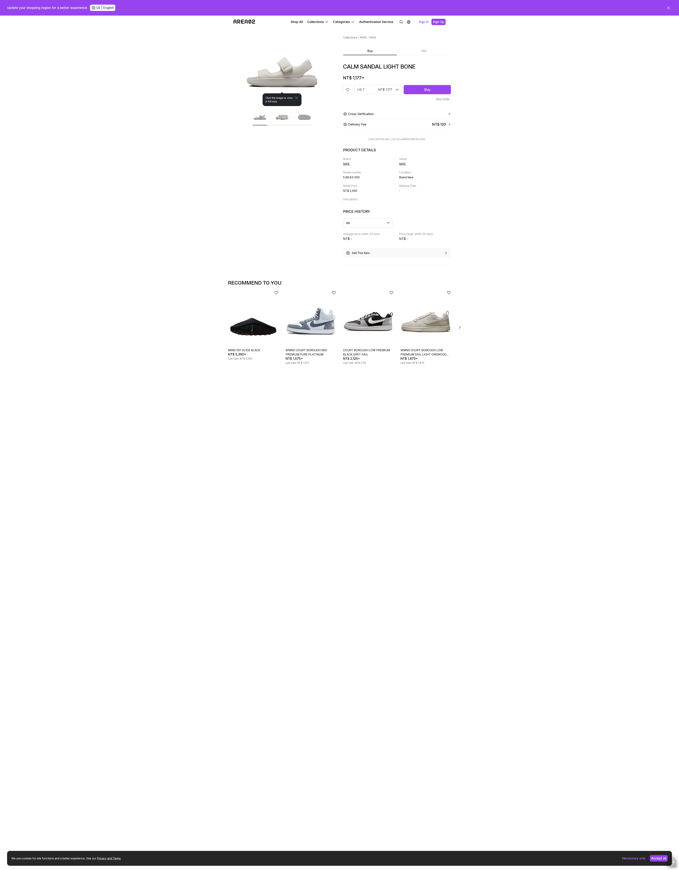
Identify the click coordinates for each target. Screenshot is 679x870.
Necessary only (634, 858)
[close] (668, 7)
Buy (370, 51)
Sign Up (438, 22)
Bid (424, 51)
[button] (409, 22)
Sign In (424, 22)
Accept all (658, 858)
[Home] (244, 22)
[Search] (401, 22)
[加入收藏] (347, 89)
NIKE (363, 37)
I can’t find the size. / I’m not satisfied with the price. (397, 138)
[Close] (296, 98)
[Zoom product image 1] (282, 67)
